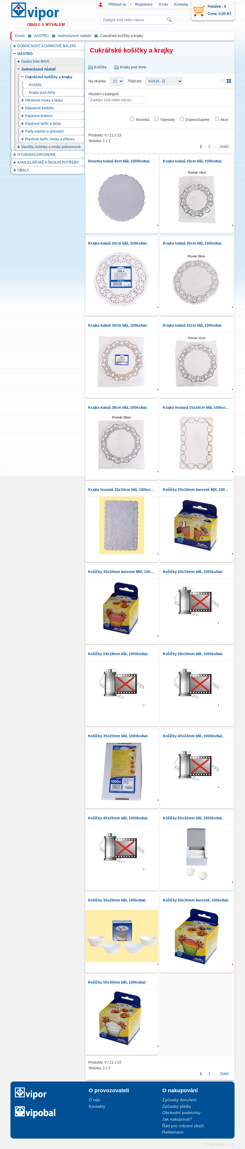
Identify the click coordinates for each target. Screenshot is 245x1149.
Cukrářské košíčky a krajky (48, 77)
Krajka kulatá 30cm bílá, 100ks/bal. (117, 325)
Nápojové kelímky (39, 108)
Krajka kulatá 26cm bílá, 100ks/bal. (192, 243)
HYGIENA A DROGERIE (36, 155)
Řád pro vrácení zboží (183, 1125)
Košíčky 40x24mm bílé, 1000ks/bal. (193, 736)
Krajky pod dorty (42, 92)
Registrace (144, 4)
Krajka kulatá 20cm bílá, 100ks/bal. (117, 243)
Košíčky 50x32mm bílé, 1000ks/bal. (193, 818)
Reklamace (172, 1132)
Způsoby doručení (179, 1099)
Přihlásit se (117, 4)
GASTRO (41, 36)
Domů (20, 36)
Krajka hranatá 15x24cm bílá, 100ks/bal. (196, 407)
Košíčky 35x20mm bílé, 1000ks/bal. (118, 736)
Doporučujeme (198, 120)
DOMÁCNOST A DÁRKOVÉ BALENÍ (46, 46)
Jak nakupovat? (177, 1119)
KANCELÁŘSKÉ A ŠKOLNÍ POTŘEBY (48, 162)
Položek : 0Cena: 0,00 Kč (220, 10)
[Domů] (41, 11)
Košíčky (35, 85)
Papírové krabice (39, 116)
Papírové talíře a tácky (43, 124)
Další (224, 147)
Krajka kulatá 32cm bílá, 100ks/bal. (192, 325)
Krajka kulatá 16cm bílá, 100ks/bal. (192, 161)
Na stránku (97, 81)
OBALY (23, 170)
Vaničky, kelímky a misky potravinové (51, 147)
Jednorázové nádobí (74, 36)
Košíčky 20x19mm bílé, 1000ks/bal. (193, 572)
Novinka (142, 120)
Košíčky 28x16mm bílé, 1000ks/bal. (193, 654)
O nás (163, 4)
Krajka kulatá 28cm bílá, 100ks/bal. (117, 407)
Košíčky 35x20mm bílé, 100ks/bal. (117, 900)
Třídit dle (135, 81)
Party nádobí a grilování (44, 131)
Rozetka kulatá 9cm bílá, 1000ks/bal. (119, 161)
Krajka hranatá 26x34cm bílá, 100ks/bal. (121, 490)
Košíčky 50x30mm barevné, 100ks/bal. (196, 900)
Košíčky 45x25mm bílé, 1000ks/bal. (118, 818)
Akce (224, 120)
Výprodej (167, 120)
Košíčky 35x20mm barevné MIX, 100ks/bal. (121, 572)
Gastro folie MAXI (35, 61)
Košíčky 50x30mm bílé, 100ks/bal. (117, 982)
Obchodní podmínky (181, 1112)
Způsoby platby (176, 1106)
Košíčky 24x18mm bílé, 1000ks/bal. (118, 654)
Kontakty (181, 4)
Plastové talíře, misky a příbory (49, 139)
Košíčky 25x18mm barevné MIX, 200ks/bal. (196, 490)
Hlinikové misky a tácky (44, 100)
